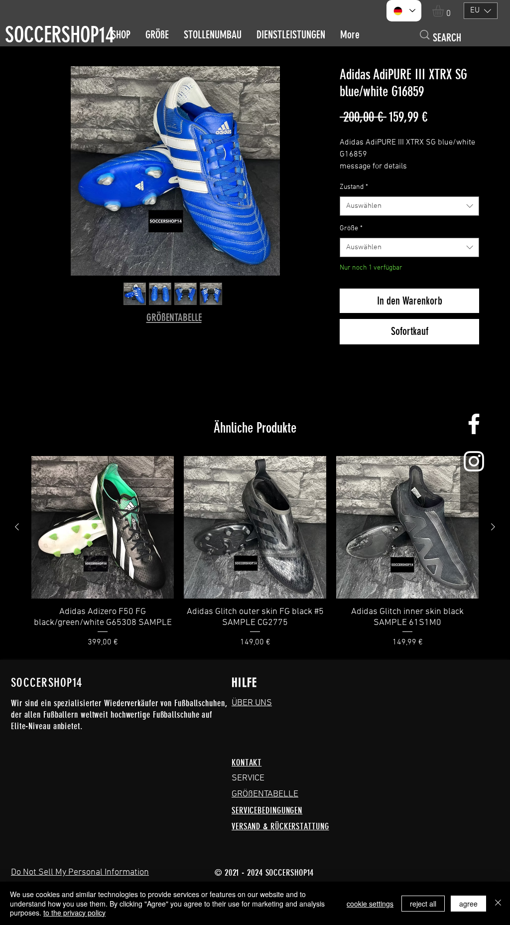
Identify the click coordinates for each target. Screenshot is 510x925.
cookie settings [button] (370, 904)
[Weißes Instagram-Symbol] (474, 461)
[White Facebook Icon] (474, 424)
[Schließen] (498, 903)
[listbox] (481, 10)
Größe (351, 228)
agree (468, 904)
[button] (444, 10)
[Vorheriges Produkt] (17, 527)
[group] (255, 552)
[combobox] (409, 206)
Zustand (354, 187)
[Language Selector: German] (403, 10)
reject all (423, 904)
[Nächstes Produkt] (493, 527)
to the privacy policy (74, 913)
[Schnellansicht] (102, 527)
